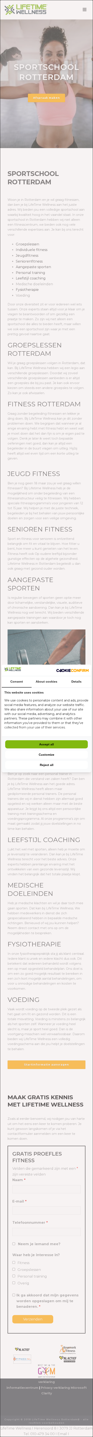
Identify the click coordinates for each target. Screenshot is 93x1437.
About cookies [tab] (46, 681)
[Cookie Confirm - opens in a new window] (72, 670)
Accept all (46, 744)
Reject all (46, 765)
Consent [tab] (16, 681)
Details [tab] (76, 681)
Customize (46, 754)
